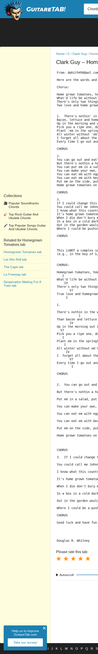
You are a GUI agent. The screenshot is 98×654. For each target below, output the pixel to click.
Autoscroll (66, 575)
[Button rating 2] (66, 558)
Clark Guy (79, 54)
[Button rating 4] (80, 558)
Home (60, 54)
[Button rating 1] (58, 558)
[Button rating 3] (73, 558)
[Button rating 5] (87, 558)
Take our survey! (25, 642)
